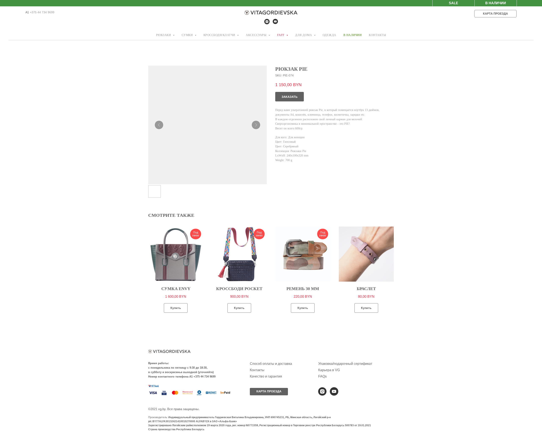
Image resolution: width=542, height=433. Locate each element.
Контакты (257, 370)
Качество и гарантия (266, 376)
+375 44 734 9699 (41, 12)
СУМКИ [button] (188, 35)
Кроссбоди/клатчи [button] (219, 35)
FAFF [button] (281, 35)
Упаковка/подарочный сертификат (345, 363)
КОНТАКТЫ (377, 35)
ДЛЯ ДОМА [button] (304, 35)
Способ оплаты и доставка (271, 363)
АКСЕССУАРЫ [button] (256, 35)
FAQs (322, 376)
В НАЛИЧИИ (352, 35)
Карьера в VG (329, 370)
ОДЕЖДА (329, 35)
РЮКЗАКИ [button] (164, 35)
